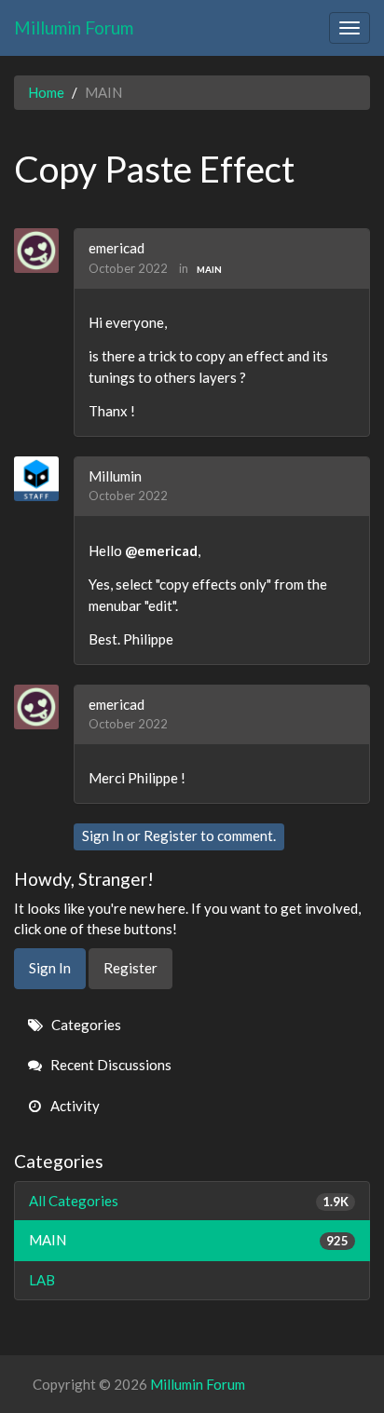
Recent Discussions (109, 1064)
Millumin (115, 476)
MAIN (209, 269)
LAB (42, 1279)
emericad (116, 247)
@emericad (161, 550)
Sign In (103, 835)
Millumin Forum (73, 27)
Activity (74, 1105)
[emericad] (43, 250)
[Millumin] (43, 478)
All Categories (189, 1200)
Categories (84, 1024)
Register (171, 835)
